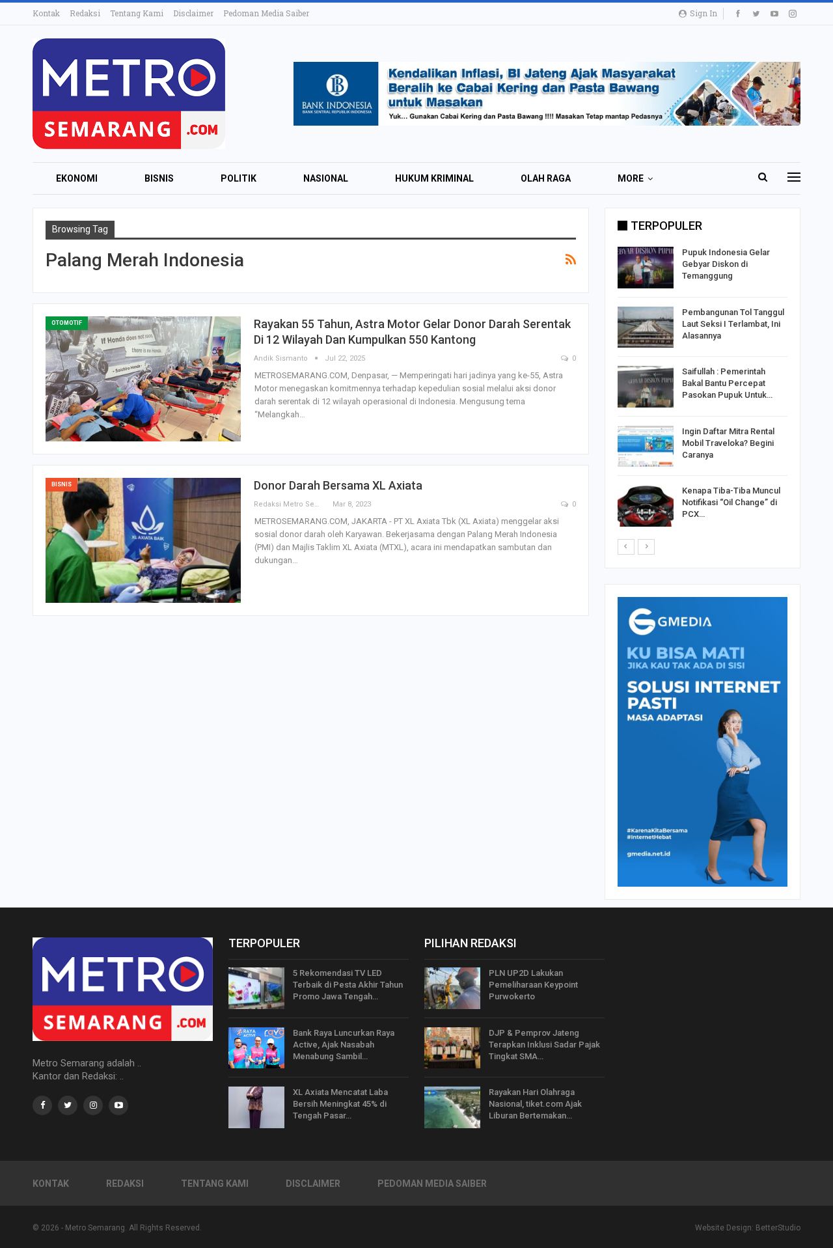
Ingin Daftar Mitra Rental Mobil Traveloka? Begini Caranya (728, 443)
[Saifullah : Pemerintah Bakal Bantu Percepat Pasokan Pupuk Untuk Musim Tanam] (646, 387)
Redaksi (85, 13)
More (631, 178)
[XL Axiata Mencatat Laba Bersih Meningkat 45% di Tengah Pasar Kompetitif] (256, 1107)
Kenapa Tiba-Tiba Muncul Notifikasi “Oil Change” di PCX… (731, 502)
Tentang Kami (136, 13)
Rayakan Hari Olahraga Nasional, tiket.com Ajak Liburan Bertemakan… (535, 1103)
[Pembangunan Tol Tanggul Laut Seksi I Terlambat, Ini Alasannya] (646, 327)
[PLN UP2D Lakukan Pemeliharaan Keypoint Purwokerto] (452, 988)
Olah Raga (546, 178)
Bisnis (159, 178)
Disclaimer (193, 13)
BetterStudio (778, 1227)
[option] (702, 389)
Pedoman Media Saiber (266, 13)
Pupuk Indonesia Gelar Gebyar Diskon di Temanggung (726, 264)
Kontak (46, 13)
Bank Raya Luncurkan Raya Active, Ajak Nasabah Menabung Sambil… (343, 1044)
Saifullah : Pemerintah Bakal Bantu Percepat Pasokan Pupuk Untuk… (727, 383)
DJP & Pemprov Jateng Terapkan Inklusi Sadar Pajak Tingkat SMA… (544, 1044)
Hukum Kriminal (434, 178)
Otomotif (66, 323)
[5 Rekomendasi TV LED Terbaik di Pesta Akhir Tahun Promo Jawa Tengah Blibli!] (256, 988)
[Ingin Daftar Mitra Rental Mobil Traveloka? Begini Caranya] (646, 446)
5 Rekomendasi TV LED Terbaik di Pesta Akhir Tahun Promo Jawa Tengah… (348, 984)
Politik (238, 178)
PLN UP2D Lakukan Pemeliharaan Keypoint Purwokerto (533, 984)
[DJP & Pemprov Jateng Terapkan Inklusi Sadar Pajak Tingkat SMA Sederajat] (452, 1048)
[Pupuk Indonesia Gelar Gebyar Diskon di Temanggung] (646, 267)
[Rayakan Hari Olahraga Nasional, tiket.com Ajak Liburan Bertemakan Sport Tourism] (452, 1107)
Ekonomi (77, 178)
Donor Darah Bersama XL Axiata (338, 485)
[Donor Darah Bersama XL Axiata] (143, 540)
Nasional (325, 178)
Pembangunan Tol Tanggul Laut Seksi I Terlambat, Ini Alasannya (733, 323)
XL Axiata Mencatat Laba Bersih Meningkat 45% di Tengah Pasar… (340, 1103)
